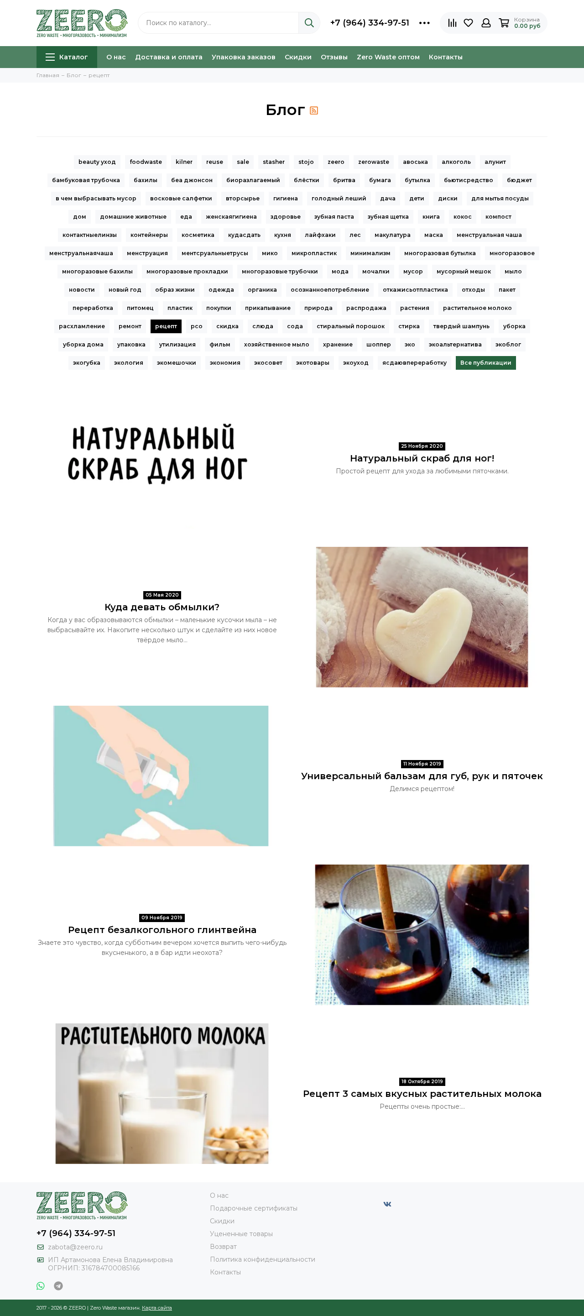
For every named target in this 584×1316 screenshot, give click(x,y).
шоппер (378, 344)
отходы (473, 289)
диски (448, 198)
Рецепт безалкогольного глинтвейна (162, 929)
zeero (336, 161)
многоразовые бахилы (97, 271)
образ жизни (175, 289)
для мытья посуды (500, 198)
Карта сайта (157, 1308)
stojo (306, 161)
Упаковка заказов (244, 57)
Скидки (298, 57)
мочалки (376, 271)
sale (243, 161)
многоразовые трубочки (280, 271)
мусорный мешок (464, 271)
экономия (225, 362)
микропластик (314, 253)
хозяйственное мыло (276, 344)
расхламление (82, 326)
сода (295, 326)
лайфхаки (320, 234)
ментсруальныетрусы (215, 253)
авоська (415, 161)
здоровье (286, 216)
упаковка (131, 344)
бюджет (519, 180)
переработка (93, 307)
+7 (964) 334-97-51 (369, 23)
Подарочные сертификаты (253, 1208)
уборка (514, 326)
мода (340, 271)
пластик (180, 307)
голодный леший (339, 198)
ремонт (130, 326)
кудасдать (244, 234)
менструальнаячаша (81, 253)
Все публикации (485, 362)
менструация (147, 253)
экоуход (356, 362)
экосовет (268, 362)
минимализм (370, 253)
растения (414, 307)
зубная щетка (388, 216)
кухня (282, 234)
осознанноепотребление (330, 289)
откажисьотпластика (415, 289)
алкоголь (456, 161)
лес (355, 234)
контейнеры (149, 234)
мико (270, 253)
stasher (274, 161)
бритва (344, 180)
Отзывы (334, 57)
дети (416, 198)
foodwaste (146, 161)
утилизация (177, 344)
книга (431, 216)
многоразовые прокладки (187, 271)
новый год (125, 289)
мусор (413, 271)
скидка (227, 326)
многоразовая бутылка (440, 253)
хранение (338, 344)
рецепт (166, 326)
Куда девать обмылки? (161, 607)
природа (318, 307)
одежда (221, 289)
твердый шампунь (461, 326)
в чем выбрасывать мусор (96, 198)
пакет (507, 289)
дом (79, 216)
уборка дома (83, 344)
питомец (140, 307)
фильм (219, 344)
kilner (184, 161)
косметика (198, 234)
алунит (495, 161)
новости (82, 289)
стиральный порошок (351, 326)
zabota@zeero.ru (75, 1247)
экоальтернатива (455, 344)
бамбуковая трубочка (86, 180)
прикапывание (268, 307)
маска (433, 234)
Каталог (73, 57)
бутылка (417, 180)
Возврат (223, 1247)
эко (410, 344)
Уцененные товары (241, 1234)
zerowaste (373, 161)
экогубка (86, 362)
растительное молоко (477, 307)
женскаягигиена (231, 216)
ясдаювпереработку (414, 362)
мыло (513, 271)
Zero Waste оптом (388, 57)
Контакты (446, 57)
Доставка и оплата (169, 57)
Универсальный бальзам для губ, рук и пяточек (422, 776)
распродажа (366, 307)
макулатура (393, 234)
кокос (463, 216)
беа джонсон (192, 180)
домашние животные (133, 216)
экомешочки (176, 362)
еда (186, 216)
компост (498, 216)
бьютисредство (468, 180)
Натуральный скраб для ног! (422, 458)
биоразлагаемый (253, 180)
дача (388, 198)
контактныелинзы (90, 234)
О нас (116, 57)
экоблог (508, 344)
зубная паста (334, 216)
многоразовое (512, 253)
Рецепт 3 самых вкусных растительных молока (422, 1093)
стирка (409, 326)
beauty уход (97, 161)
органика (262, 289)
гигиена (285, 198)
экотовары (312, 362)
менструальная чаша (489, 234)
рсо (197, 326)
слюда (262, 326)
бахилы (145, 180)
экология (128, 362)
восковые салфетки (181, 198)
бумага (380, 180)
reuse (214, 161)
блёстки (306, 180)
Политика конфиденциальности (262, 1259)
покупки (218, 307)
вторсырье (243, 198)
